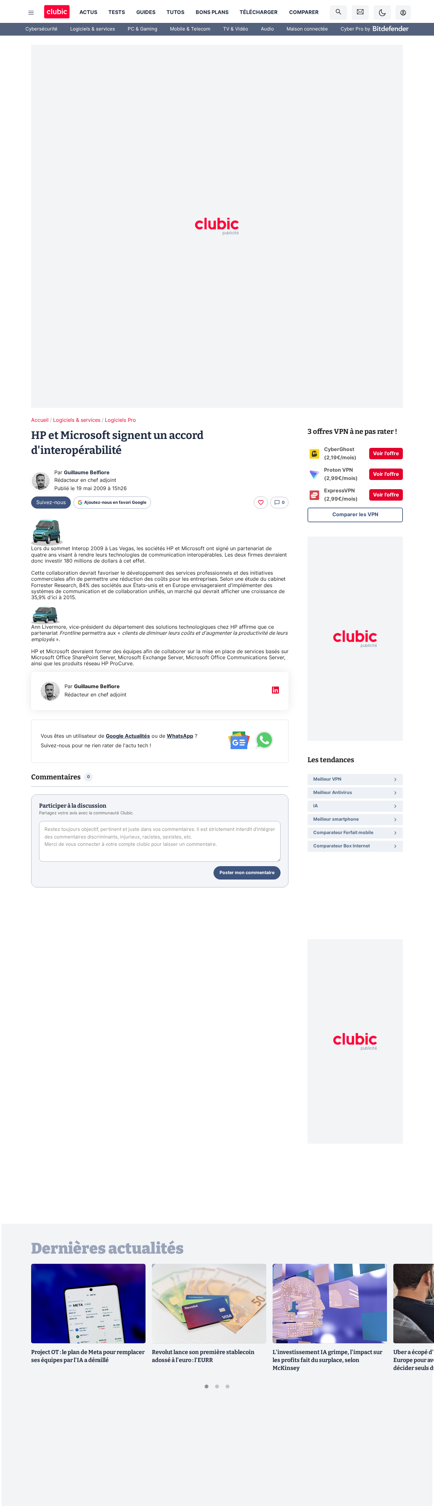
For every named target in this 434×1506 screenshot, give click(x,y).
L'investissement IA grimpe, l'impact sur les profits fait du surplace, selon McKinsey (327, 1360)
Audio (267, 29)
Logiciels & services (92, 29)
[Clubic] (57, 12)
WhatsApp (180, 736)
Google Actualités (128, 736)
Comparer (304, 12)
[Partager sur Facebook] (418, 1451)
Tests (116, 12)
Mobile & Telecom (190, 29)
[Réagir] (261, 502)
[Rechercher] (338, 12)
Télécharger (259, 12)
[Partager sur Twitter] (418, 1472)
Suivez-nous (51, 502)
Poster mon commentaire (247, 873)
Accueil (40, 420)
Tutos (175, 12)
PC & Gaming (142, 29)
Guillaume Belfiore (87, 472)
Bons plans (212, 12)
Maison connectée (307, 29)
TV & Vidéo (235, 29)
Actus (88, 12)
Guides (145, 12)
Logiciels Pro (120, 420)
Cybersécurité (41, 29)
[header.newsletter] (360, 12)
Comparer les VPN (355, 514)
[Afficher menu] (31, 13)
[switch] (382, 12)
